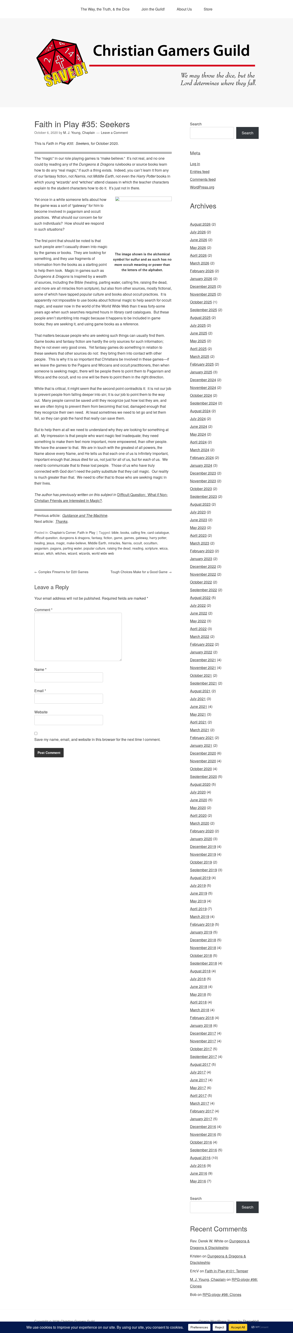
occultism (150, 543)
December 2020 (203, 753)
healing (39, 543)
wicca (164, 548)
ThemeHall (251, 1321)
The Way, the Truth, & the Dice (105, 9)
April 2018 (198, 1002)
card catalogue (158, 532)
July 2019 (198, 885)
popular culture (94, 548)
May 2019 (198, 901)
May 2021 (198, 714)
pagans (55, 548)
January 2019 (201, 932)
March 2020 (199, 823)
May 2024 (198, 434)
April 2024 (198, 442)
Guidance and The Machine (84, 515)
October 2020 (201, 768)
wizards (84, 553)
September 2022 (203, 589)
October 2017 (201, 1048)
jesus (50, 543)
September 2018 (203, 963)
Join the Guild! (153, 9)
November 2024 (203, 387)
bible (115, 532)
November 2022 (203, 574)
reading (137, 548)
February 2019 (202, 924)
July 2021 (198, 698)
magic (60, 543)
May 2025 (198, 340)
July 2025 (198, 325)
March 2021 (199, 729)
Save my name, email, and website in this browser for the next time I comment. (97, 739)
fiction (108, 537)
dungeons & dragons (75, 537)
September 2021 (203, 683)
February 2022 (202, 644)
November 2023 (203, 480)
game (118, 537)
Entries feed (199, 171)
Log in (195, 163)
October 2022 (201, 582)
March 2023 (199, 543)
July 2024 (198, 418)
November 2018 (203, 947)
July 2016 (198, 1165)
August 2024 (200, 410)
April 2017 (198, 1095)
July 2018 (198, 978)
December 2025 (203, 286)
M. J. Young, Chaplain (208, 1279)
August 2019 (200, 877)
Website (41, 712)
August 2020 (200, 784)
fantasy (97, 537)
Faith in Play (86, 532)
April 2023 (198, 535)
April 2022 (198, 628)
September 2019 (203, 869)
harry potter (157, 537)
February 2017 (202, 1111)
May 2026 (198, 247)
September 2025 (203, 309)
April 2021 (198, 722)
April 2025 (198, 348)
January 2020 (201, 838)
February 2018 (202, 1017)
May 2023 (198, 527)
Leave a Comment (114, 132)
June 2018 (198, 986)
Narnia (127, 543)
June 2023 (198, 519)
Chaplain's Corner (63, 532)
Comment (43, 609)
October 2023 (201, 488)
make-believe (76, 543)
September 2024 (203, 403)
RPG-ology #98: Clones (222, 1294)
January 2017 (201, 1118)
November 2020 (203, 761)
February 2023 (202, 550)
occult (137, 543)
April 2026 (198, 255)
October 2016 (201, 1142)
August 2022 (200, 597)
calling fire (138, 532)
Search (196, 124)
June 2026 (198, 239)
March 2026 (199, 263)
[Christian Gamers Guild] (146, 84)
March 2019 (199, 916)
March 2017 (199, 1103)
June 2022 (198, 613)
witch (49, 553)
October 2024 (201, 395)
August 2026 (200, 224)
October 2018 (201, 955)
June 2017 (198, 1079)
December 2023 (203, 473)
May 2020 (198, 807)
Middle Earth (97, 543)
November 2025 (203, 294)
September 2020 (203, 776)
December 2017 (203, 1033)
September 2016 (203, 1149)
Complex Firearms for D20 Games (61, 571)
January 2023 (201, 558)
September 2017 (203, 1056)
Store (208, 9)
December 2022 (203, 566)
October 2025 (201, 302)
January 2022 (201, 652)
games (129, 537)
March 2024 (199, 449)
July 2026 (198, 232)
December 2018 (203, 939)
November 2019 (203, 854)
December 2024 (203, 379)
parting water (72, 548)
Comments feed (203, 179)
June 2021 (198, 706)
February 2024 (202, 457)
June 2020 (198, 799)
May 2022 (198, 620)
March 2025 (199, 356)
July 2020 (198, 792)
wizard (72, 553)
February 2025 (202, 364)
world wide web (103, 553)
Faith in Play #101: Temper (226, 1271)
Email (40, 690)
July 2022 (198, 605)
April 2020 (198, 815)
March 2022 (199, 636)
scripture (151, 548)
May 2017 (198, 1087)
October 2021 (201, 675)
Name (40, 669)
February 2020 (202, 831)
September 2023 (203, 496)
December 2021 (203, 659)
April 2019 (198, 908)
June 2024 (198, 426)
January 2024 (201, 465)
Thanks (61, 521)
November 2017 (203, 1041)
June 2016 (198, 1173)
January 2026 (201, 278)
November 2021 (203, 667)
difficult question (46, 537)
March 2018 (199, 1009)
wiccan (39, 553)
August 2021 (200, 690)
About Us (184, 9)
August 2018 (200, 971)
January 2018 (201, 1025)
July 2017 (198, 1072)
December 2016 (203, 1126)
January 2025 (201, 372)
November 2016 (203, 1134)
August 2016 (200, 1157)
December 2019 (203, 846)
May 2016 (198, 1181)
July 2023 (198, 512)
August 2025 (200, 317)
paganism (41, 548)
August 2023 (200, 504)
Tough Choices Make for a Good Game (141, 571)
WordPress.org (202, 187)
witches (60, 553)
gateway (142, 537)
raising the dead (118, 548)
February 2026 (202, 270)
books (124, 532)
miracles (114, 543)
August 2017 (200, 1064)
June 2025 (198, 333)
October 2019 (201, 862)
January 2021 (201, 745)
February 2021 (202, 737)
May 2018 (198, 994)
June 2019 (198, 893)
